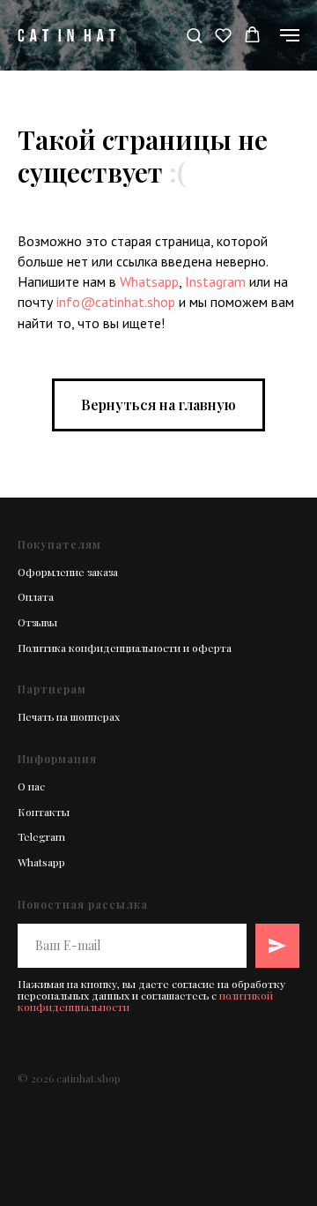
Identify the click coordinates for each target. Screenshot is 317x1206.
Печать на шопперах (69, 716)
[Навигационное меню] (289, 35)
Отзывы (37, 622)
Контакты (44, 812)
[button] (194, 34)
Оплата (36, 596)
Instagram (215, 281)
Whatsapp (149, 281)
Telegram (41, 836)
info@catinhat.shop (115, 302)
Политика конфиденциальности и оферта (125, 647)
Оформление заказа (68, 572)
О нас (31, 786)
